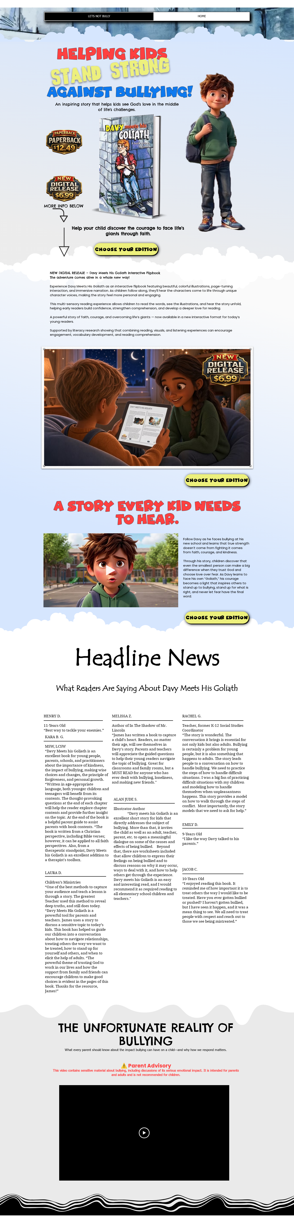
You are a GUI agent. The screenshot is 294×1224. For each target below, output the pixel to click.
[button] (172, 602)
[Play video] (144, 1132)
